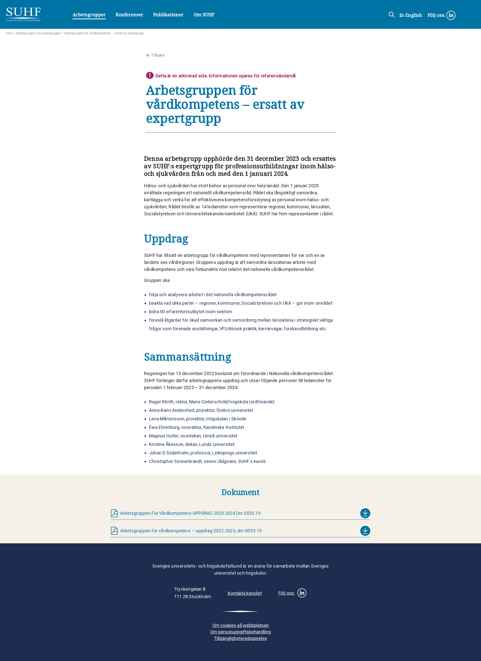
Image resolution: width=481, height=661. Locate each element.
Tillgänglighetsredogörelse (240, 638)
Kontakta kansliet (245, 593)
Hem (9, 33)
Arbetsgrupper (89, 15)
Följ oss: (437, 15)
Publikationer (168, 15)
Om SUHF (204, 15)
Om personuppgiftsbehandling (240, 631)
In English (411, 15)
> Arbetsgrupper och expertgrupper (37, 33)
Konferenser (129, 15)
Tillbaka (157, 55)
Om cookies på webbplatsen (240, 625)
